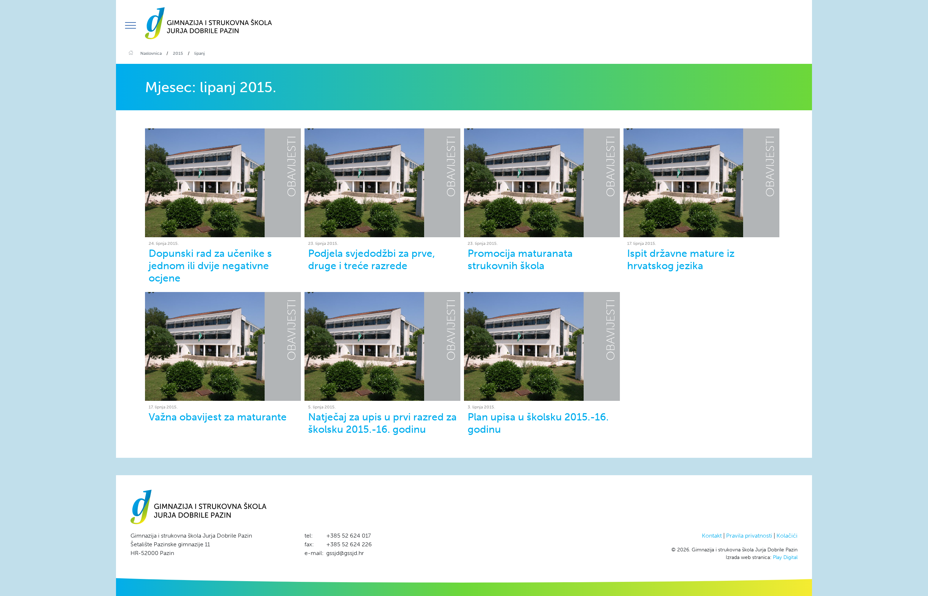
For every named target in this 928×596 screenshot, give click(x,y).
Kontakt (712, 535)
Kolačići (787, 535)
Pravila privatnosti (749, 535)
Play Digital (785, 557)
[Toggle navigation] (130, 25)
